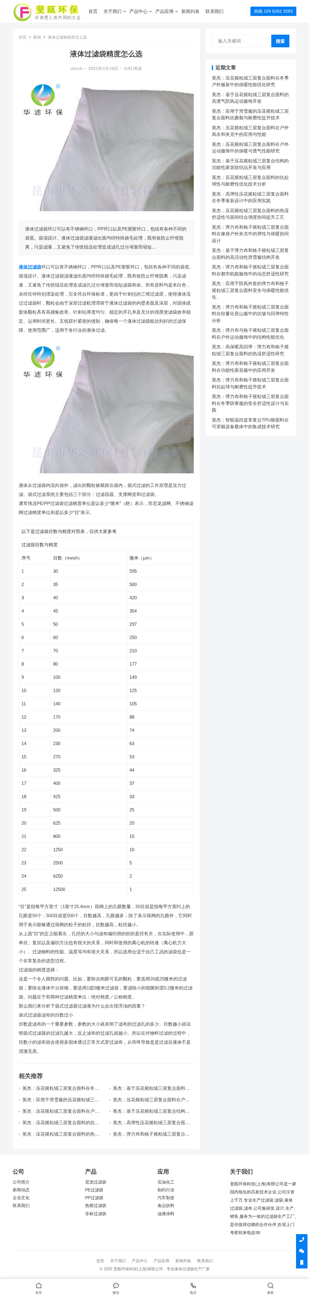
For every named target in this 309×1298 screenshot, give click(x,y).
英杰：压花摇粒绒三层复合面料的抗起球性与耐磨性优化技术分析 (60, 1125)
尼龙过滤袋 (95, 1182)
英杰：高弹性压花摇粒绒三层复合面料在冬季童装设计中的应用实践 (151, 1125)
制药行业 (166, 1190)
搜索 (280, 41)
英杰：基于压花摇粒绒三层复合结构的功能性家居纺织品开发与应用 (151, 1113)
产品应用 (164, 11)
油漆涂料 (166, 1214)
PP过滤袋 (94, 1198)
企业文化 (21, 1198)
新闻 (37, 37)
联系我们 (214, 11)
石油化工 (166, 1182)
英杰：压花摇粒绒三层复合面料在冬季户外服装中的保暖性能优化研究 (60, 1091)
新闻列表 (190, 11)
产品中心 (138, 11)
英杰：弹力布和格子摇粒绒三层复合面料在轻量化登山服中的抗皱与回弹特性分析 (250, 313)
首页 (92, 11)
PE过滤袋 (94, 1190)
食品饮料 (166, 1205)
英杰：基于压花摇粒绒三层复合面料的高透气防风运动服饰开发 (151, 1091)
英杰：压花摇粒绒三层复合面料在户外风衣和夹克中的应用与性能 (151, 1102)
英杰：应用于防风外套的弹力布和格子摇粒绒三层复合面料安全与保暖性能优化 (250, 290)
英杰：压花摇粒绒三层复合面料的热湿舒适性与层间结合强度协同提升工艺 (60, 1136)
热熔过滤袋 (95, 1205)
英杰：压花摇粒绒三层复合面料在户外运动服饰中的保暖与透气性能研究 (60, 1113)
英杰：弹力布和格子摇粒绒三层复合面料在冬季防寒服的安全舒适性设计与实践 (250, 403)
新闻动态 (21, 1190)
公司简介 (21, 1182)
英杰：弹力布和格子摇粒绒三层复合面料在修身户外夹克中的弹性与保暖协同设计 (250, 233)
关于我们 (113, 11)
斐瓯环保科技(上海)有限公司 (138, 1269)
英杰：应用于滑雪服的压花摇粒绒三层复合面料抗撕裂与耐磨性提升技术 (60, 1102)
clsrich (77, 68)
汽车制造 (166, 1198)
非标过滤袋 (95, 1214)
